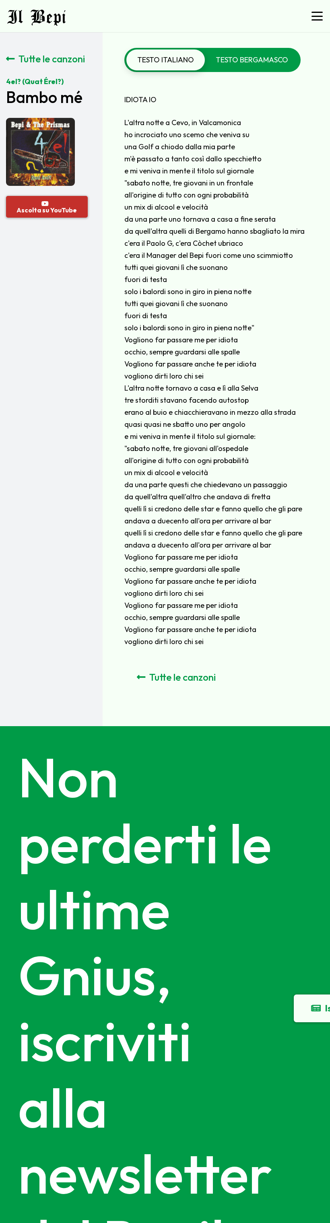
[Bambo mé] (40, 123)
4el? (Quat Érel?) (35, 81)
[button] (317, 16)
